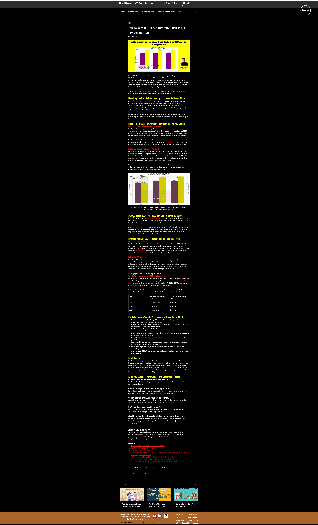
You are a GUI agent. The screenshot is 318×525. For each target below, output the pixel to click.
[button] (306, 10)
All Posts (122, 11)
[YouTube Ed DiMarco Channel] (155, 516)
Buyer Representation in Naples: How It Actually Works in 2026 (131, 505)
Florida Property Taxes (148, 11)
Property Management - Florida (166, 11)
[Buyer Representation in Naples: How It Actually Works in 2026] (132, 494)
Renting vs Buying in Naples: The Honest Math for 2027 (185, 505)
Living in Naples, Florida (135, 467)
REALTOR (140, 514)
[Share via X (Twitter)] (133, 473)
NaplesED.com (98, 3)
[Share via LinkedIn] (137, 473)
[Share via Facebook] (129, 473)
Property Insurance (133, 11)
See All (196, 484)
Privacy (195, 523)
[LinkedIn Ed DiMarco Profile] (160, 516)
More (179, 11)
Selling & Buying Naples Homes (150, 467)
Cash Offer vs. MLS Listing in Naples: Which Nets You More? (157, 505)
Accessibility (185, 523)
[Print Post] (145, 473)
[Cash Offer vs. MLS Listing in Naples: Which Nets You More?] (159, 494)
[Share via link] (141, 473)
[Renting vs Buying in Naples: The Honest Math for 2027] (186, 494)
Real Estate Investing (165, 467)
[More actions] (189, 23)
